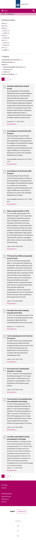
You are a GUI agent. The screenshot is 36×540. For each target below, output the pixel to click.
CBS (18, 526)
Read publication (11, 124)
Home (3, 14)
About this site (6, 496)
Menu (6, 11)
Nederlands (21, 511)
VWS (18, 536)
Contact (4, 488)
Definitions (5, 499)
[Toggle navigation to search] (33, 11)
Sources (4, 502)
